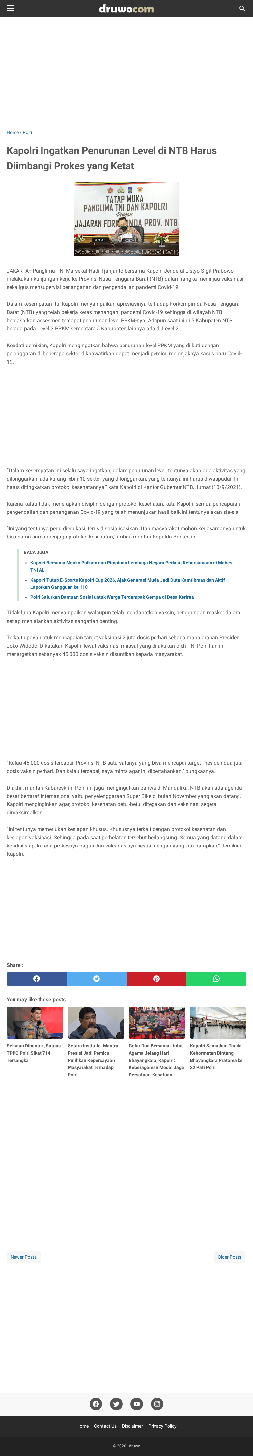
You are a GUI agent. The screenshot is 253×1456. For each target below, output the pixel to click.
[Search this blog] (242, 8)
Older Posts (229, 1257)
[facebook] (37, 979)
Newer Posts (24, 1257)
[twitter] (96, 979)
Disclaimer (132, 1426)
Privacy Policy (162, 1426)
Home (82, 1426)
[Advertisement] (126, 73)
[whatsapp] (216, 979)
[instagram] (157, 1404)
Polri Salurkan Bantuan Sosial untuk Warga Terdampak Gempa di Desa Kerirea (112, 597)
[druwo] (126, 8)
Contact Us (105, 1426)
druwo (134, 1446)
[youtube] (136, 1404)
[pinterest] (156, 979)
